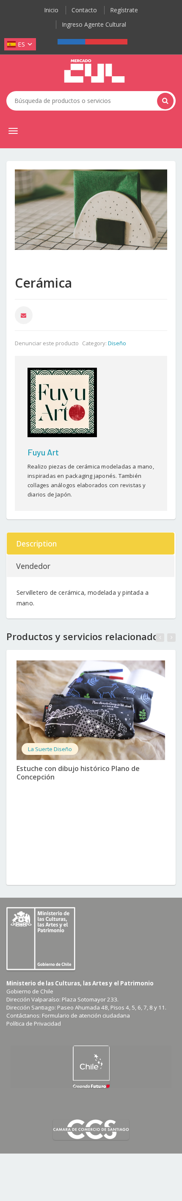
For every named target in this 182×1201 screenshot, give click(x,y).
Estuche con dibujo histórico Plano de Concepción (78, 773)
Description (36, 543)
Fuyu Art (43, 452)
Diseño (117, 343)
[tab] (91, 543)
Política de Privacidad (33, 1023)
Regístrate (124, 10)
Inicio (51, 10)
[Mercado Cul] (94, 71)
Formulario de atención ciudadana (86, 1015)
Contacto (84, 10)
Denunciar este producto (47, 343)
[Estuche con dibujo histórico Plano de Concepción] (91, 710)
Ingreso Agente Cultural (94, 24)
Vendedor (33, 566)
